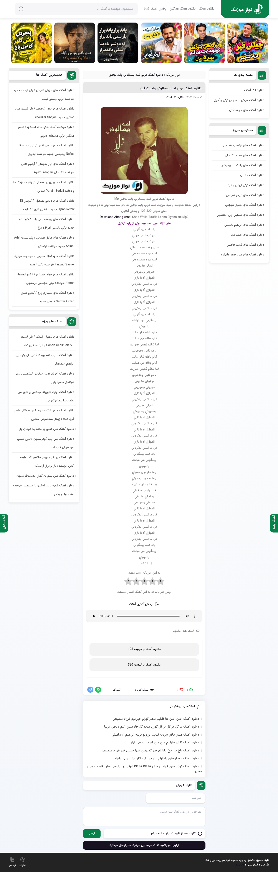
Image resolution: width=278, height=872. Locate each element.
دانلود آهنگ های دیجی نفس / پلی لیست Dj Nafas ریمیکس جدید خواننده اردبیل (46, 149)
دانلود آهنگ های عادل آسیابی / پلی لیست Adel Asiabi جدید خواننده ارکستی (44, 242)
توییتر (12, 865)
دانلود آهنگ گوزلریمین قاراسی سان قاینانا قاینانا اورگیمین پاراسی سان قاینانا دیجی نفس (144, 769)
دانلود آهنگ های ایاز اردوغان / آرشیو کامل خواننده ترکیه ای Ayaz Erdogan (47, 168)
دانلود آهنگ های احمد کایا (247, 235)
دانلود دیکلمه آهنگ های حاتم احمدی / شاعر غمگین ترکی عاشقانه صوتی (46, 131)
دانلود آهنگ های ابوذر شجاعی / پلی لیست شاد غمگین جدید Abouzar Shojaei (44, 112)
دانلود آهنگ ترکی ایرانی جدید (246, 185)
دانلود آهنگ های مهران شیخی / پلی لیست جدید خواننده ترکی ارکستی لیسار (43, 94)
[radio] (160, 581)
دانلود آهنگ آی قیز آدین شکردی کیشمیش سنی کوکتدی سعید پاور (44, 377)
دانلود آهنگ (207, 9)
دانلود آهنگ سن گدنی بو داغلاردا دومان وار (46, 429)
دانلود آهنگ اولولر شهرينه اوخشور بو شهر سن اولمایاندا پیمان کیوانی (46, 396)
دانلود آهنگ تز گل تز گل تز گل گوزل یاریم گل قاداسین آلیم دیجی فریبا (151, 727)
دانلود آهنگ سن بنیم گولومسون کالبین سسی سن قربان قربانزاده (45, 443)
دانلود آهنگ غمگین (183, 9)
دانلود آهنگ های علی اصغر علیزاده (242, 254)
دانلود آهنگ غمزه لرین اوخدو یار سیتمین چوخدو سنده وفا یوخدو (43, 489)
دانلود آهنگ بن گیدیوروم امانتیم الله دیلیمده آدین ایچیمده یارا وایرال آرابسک (46, 461)
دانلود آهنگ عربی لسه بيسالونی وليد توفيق (171, 88)
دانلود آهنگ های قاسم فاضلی (245, 245)
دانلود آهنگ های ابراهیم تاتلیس (244, 225)
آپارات (22, 865)
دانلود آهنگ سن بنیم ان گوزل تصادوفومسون (45, 476)
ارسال (92, 833)
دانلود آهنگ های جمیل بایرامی (244, 205)
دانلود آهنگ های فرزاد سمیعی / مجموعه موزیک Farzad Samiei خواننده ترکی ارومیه (43, 260)
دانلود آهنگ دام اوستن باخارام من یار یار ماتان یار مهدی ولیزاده (156, 758)
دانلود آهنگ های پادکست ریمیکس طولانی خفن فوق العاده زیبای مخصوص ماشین (44, 414)
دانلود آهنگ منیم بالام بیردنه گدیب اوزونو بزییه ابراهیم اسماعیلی (155, 735)
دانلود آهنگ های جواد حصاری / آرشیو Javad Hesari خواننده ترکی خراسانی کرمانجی (45, 278)
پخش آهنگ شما (155, 9)
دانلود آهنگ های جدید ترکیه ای (244, 155)
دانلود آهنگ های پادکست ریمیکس (242, 165)
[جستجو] (21, 9)
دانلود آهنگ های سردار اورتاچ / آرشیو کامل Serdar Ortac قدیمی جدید (47, 297)
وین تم (239, 864)
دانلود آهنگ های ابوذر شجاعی (245, 195)
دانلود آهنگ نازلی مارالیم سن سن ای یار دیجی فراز (165, 742)
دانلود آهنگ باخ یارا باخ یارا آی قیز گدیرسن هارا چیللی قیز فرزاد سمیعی (150, 750)
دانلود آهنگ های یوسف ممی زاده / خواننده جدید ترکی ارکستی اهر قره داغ (46, 223)
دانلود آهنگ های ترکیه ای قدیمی (243, 145)
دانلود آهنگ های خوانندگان (246, 110)
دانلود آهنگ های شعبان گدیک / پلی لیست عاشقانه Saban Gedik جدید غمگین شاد (47, 341)
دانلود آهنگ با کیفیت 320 (144, 665)
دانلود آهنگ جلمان (252, 175)
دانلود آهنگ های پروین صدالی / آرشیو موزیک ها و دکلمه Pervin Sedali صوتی (43, 186)
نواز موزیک (173, 75)
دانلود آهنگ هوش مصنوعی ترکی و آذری (239, 100)
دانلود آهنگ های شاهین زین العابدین (240, 215)
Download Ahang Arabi (115, 217)
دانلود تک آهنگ (175, 97)
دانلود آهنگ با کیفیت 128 (144, 649)
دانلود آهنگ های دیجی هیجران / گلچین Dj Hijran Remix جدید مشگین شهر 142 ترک (47, 205)
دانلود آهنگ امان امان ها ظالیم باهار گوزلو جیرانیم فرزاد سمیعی (156, 719)
